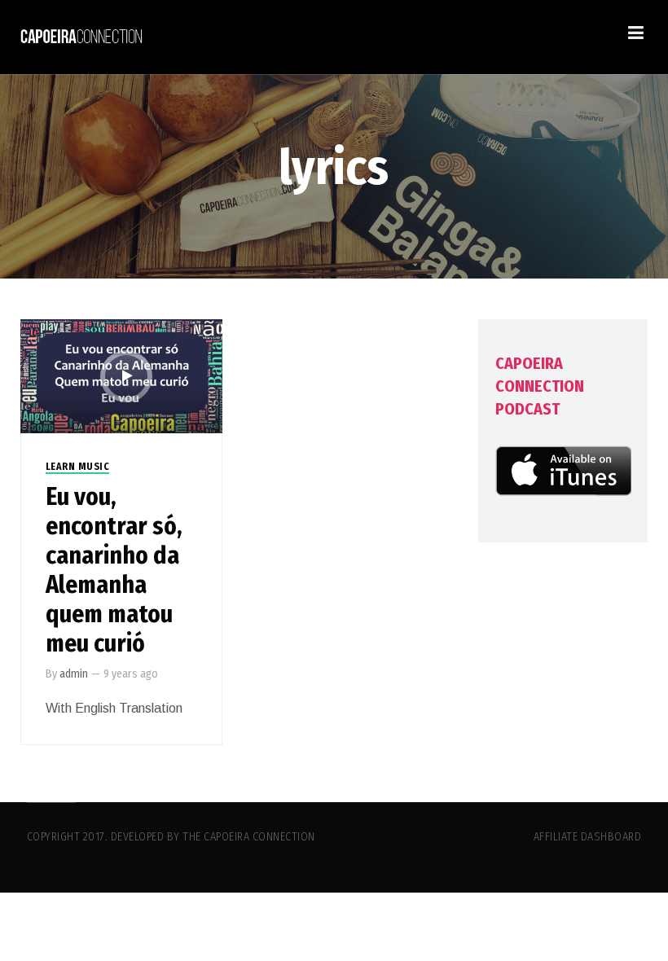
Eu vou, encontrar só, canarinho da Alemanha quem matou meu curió (114, 570)
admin (73, 674)
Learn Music (78, 466)
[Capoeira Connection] (81, 37)
